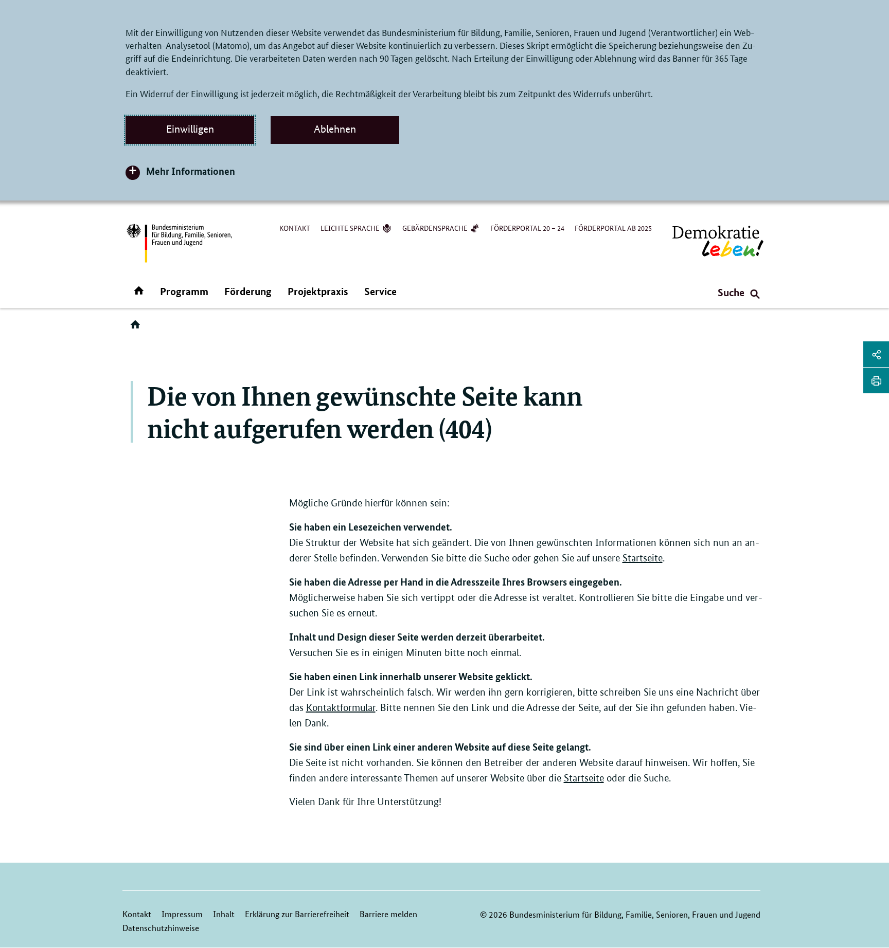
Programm (184, 291)
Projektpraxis (318, 291)
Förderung (248, 291)
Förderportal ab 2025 (613, 228)
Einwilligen (190, 129)
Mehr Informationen (190, 171)
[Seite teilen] (876, 354)
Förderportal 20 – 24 (527, 228)
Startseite (643, 558)
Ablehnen (335, 129)
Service (380, 291)
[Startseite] (137, 328)
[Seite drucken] (876, 380)
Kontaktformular (341, 708)
